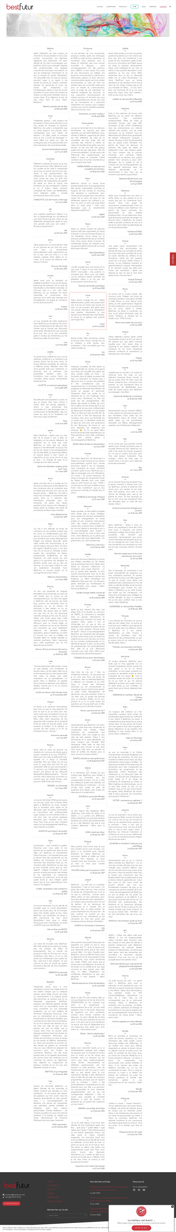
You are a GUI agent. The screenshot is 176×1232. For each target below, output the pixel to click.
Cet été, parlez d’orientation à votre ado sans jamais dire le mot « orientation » (109, 1188)
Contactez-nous (11, 1203)
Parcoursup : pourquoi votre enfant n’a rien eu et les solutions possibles (109, 1199)
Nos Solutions (53, 1185)
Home (83, 32)
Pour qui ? (51, 1189)
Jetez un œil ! (141, 1228)
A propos (51, 1193)
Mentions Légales (54, 1201)
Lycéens (50, 1181)
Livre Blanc (173, 259)
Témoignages (53, 1197)
